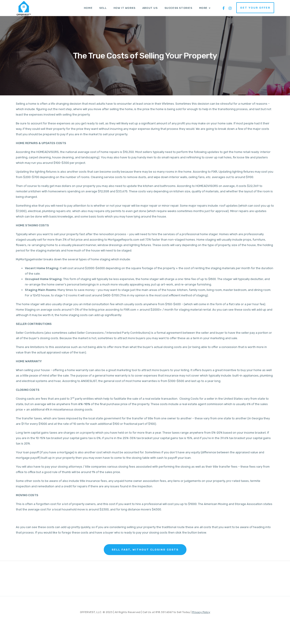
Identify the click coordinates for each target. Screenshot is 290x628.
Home (88, 8)
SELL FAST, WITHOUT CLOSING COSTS (145, 549)
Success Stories (178, 8)
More (203, 8)
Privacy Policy (201, 612)
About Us (150, 8)
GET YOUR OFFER (255, 7)
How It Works (124, 8)
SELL (102, 8)
